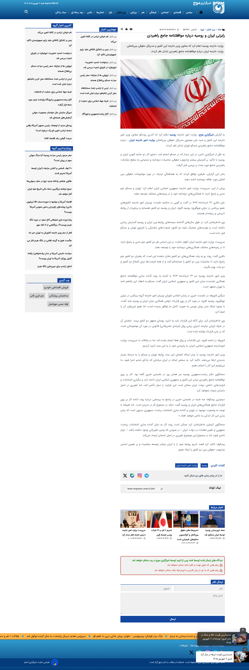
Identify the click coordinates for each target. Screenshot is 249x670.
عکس (89, 12)
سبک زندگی (61, 12)
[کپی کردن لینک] (144, 489)
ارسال (173, 619)
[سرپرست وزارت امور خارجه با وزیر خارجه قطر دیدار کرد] (133, 519)
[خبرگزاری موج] (219, 7)
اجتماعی (165, 12)
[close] (243, 630)
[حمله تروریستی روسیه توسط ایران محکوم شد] (212, 519)
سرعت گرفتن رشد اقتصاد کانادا (58, 138)
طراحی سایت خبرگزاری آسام (37, 662)
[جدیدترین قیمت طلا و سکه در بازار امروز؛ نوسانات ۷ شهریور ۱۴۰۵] (239, 639)
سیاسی (189, 12)
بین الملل (121, 12)
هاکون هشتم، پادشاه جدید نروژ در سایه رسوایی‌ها (49, 181)
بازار (111, 12)
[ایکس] (125, 476)
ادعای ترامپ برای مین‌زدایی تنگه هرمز (54, 266)
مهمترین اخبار (108, 29)
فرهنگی (153, 12)
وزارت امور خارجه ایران (142, 140)
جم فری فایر (37, 296)
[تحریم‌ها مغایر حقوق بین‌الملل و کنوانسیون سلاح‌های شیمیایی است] (185, 519)
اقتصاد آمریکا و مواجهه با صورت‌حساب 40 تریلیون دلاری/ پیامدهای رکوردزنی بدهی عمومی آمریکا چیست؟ (49, 207)
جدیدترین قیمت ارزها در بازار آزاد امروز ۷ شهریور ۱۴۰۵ (216, 657)
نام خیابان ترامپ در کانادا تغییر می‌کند (54, 32)
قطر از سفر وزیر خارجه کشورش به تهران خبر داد (50, 233)
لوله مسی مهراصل (58, 304)
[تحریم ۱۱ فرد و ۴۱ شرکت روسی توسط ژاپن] (159, 519)
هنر (143, 12)
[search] (26, 12)
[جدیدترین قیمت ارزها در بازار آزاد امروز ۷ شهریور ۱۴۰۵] (241, 656)
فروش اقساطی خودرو (56, 287)
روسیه (173, 135)
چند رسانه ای (77, 12)
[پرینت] (126, 29)
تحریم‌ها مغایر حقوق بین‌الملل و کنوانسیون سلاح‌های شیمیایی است (187, 535)
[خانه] (201, 12)
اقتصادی (177, 12)
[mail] (131, 29)
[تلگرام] (146, 475)
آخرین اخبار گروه (62, 25)
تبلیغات (184, 645)
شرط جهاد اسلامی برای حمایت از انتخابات (53, 92)
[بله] (132, 475)
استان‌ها (101, 12)
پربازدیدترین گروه (61, 148)
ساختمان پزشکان (58, 296)
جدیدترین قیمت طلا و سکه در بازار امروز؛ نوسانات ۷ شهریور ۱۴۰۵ (216, 639)
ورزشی (133, 12)
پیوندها (194, 645)
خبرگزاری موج (206, 135)
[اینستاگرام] (140, 475)
